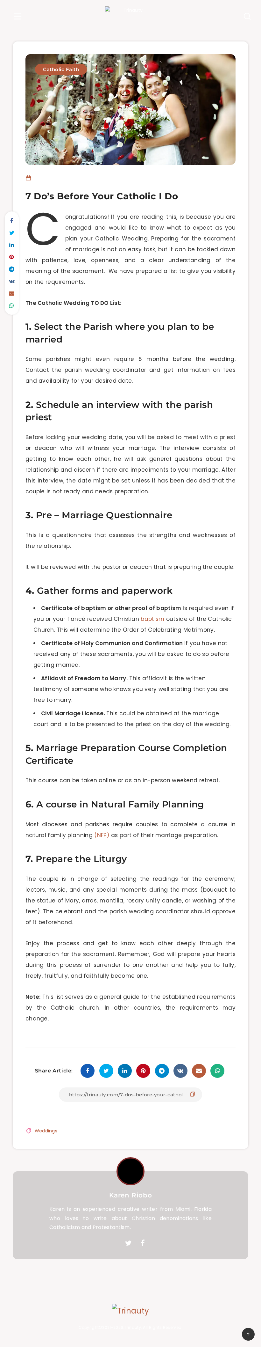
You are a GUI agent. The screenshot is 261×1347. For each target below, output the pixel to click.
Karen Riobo (130, 1195)
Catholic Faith (61, 69)
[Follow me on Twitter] (128, 1243)
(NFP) (101, 835)
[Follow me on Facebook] (143, 1243)
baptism (152, 619)
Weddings (46, 1131)
